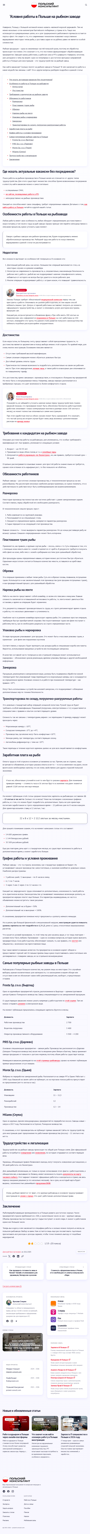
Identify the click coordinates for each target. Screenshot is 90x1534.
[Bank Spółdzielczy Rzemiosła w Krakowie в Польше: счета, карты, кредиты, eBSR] (23, 1342)
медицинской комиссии (51, 299)
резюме (21, 1003)
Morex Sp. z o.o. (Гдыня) (22, 147)
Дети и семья (28, 1504)
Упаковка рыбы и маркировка (24, 117)
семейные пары (49, 452)
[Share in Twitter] (9, 1256)
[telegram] (4, 1491)
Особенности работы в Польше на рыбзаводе (29, 83)
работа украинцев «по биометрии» (34, 455)
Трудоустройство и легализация (23, 155)
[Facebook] (7, 1321)
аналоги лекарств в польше (62, 1370)
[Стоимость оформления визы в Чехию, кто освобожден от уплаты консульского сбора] (66, 1271)
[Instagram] (12, 1321)
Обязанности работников (20, 98)
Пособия (27, 1508)
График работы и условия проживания (25, 133)
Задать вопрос (8, 1508)
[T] (16, 1321)
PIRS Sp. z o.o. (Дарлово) (22, 143)
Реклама (6, 1520)
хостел (75, 941)
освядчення (26, 1152)
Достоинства (17, 90)
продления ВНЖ (43, 1183)
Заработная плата (68, 1420)
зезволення (40, 1152)
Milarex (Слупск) (19, 151)
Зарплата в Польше (59, 1347)
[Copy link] (22, 1256)
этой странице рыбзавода (48, 1060)
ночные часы (38, 368)
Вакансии (81, 1251)
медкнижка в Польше (46, 318)
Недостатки (17, 86)
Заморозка (17, 121)
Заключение (14, 159)
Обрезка (15, 109)
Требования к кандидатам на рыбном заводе (28, 94)
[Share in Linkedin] (18, 1256)
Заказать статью (8, 1512)
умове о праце (26, 1196)
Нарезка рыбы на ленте (22, 113)
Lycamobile (62, 1325)
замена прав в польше (60, 1385)
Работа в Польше (30, 1500)
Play (59, 1318)
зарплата (64, 780)
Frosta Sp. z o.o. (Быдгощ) (23, 140)
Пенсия (26, 1512)
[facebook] (8, 1491)
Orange (61, 1301)
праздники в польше (59, 1359)
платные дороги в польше (62, 1377)
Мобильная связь (30, 1520)
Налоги (26, 1516)
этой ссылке (70, 1000)
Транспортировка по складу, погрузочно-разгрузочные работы (39, 125)
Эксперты (6, 1504)
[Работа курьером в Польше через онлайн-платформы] (16, 1423)
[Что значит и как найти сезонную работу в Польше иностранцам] (45, 1423)
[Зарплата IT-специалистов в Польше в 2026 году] (74, 1423)
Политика (6, 1516)
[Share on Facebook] (14, 1256)
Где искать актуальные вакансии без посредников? (31, 79)
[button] (4, 5)
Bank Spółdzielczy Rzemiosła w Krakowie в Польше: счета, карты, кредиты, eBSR (23, 1346)
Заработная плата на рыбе (20, 129)
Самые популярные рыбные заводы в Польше (28, 136)
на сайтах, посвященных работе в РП (22, 194)
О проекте (6, 1500)
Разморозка (17, 101)
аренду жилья (23, 421)
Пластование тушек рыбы (23, 105)
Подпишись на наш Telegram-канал (27, 295)
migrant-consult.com (14, 1372)
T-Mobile (61, 1310)
